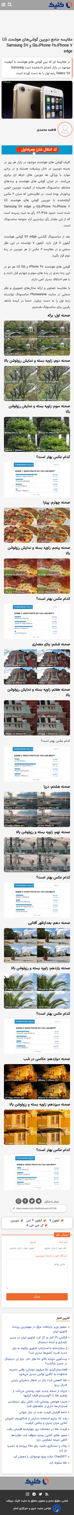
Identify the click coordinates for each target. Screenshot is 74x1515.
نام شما (63, 1242)
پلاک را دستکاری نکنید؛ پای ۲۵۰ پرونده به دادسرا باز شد (37, 1448)
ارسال (37, 1297)
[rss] (46, 1494)
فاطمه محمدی (46, 130)
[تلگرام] (39, 1202)
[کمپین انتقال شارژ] (37, 149)
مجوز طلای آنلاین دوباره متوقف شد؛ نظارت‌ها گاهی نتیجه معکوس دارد (39, 1437)
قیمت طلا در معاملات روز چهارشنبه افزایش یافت (37, 1429)
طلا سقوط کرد (58, 1463)
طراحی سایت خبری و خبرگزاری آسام (32, 1508)
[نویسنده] (65, 130)
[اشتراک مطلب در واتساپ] (19, 1201)
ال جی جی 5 (35, 1225)
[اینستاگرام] (27, 1494)
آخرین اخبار (63, 1318)
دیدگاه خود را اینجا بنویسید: (51, 1256)
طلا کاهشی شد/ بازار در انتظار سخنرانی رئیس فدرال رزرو (39, 1382)
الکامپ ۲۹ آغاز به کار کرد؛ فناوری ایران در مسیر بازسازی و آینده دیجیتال (38, 1340)
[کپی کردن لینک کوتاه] (37, 1208)
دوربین (15, 1220)
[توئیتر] (32, 1202)
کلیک (17, 1501)
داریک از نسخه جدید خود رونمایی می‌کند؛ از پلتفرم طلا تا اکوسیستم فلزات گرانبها (39, 1393)
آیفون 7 (55, 1220)
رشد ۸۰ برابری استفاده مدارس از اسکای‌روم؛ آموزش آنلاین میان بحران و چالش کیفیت (36, 1420)
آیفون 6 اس (34, 1220)
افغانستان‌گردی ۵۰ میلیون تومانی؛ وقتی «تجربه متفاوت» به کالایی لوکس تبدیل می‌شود (38, 1372)
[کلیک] (60, 5)
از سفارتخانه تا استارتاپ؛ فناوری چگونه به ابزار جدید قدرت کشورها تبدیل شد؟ (39, 1350)
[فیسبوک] (25, 1202)
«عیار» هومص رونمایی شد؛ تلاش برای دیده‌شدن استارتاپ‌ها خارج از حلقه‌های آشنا (37, 1404)
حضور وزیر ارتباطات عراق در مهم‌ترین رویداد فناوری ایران (39, 1329)
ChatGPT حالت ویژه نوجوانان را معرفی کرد (40, 1456)
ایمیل (33, 1242)
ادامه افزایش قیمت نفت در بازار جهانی (43, 1412)
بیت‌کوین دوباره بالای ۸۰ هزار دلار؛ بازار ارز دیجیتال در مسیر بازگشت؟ (36, 1361)
